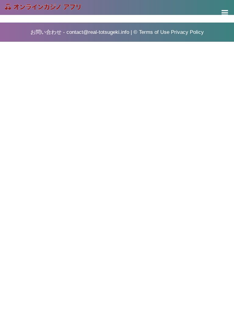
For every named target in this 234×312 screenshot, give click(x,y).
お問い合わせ (46, 32)
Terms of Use (154, 32)
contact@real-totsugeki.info (97, 32)
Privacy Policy (187, 32)
